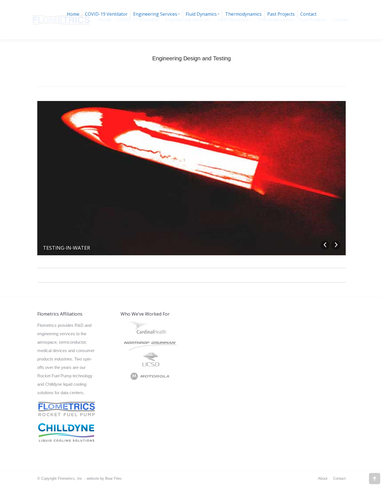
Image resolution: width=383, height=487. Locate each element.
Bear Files (113, 478)
